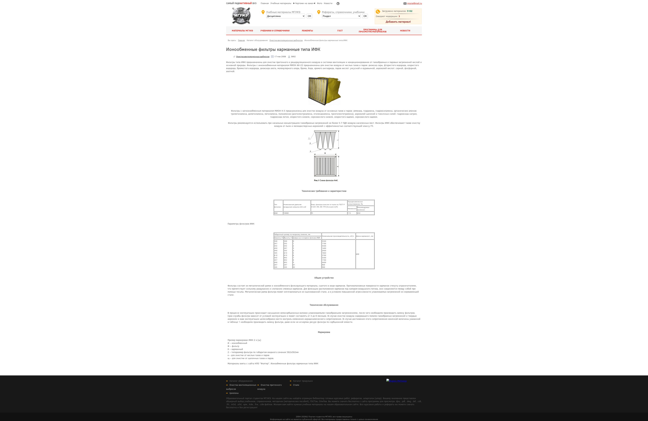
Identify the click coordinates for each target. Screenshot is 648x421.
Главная (265, 3)
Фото (319, 3)
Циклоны (234, 392)
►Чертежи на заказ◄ (304, 3)
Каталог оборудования (241, 380)
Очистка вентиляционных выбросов (252, 56)
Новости (328, 3)
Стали (296, 384)
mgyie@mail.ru (414, 3)
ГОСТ (340, 31)
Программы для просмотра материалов (372, 31)
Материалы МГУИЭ (242, 31)
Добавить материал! (398, 21)
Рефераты (307, 31)
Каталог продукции (303, 380)
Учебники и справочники (275, 31)
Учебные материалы (281, 3)
